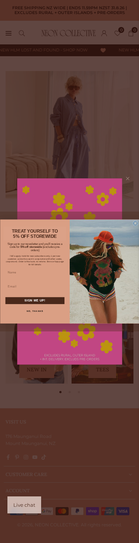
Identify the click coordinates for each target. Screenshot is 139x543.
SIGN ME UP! (34, 300)
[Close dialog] (135, 223)
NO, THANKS (34, 311)
